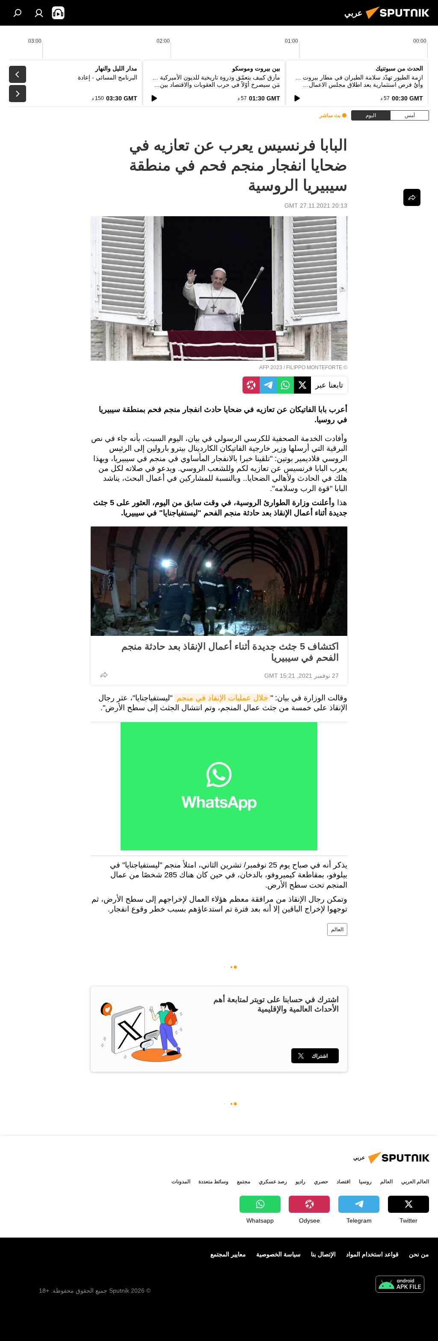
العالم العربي (415, 1182)
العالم (337, 929)
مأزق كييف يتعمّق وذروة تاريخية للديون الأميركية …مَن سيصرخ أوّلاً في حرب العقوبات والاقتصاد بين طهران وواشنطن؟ (216, 84)
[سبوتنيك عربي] (400, 20)
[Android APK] (400, 1285)
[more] (103, 674)
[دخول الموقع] (38, 12)
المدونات (181, 1182)
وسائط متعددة (213, 1182)
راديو (300, 1182)
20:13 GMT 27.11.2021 (315, 205)
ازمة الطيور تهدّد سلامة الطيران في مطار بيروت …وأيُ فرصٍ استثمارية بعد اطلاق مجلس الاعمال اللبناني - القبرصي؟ (359, 84)
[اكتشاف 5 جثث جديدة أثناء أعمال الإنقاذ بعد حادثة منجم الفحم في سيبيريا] (219, 581)
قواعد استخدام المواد (372, 1254)
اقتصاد (343, 1182)
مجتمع (243, 1182)
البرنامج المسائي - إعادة (107, 77)
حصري (321, 1182)
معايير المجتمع (228, 1254)
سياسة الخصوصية (278, 1254)
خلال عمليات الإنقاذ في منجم (222, 698)
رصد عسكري (273, 1182)
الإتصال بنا (323, 1254)
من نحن (419, 1254)
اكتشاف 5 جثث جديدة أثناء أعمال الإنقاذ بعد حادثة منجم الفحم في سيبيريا (230, 652)
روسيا (365, 1182)
